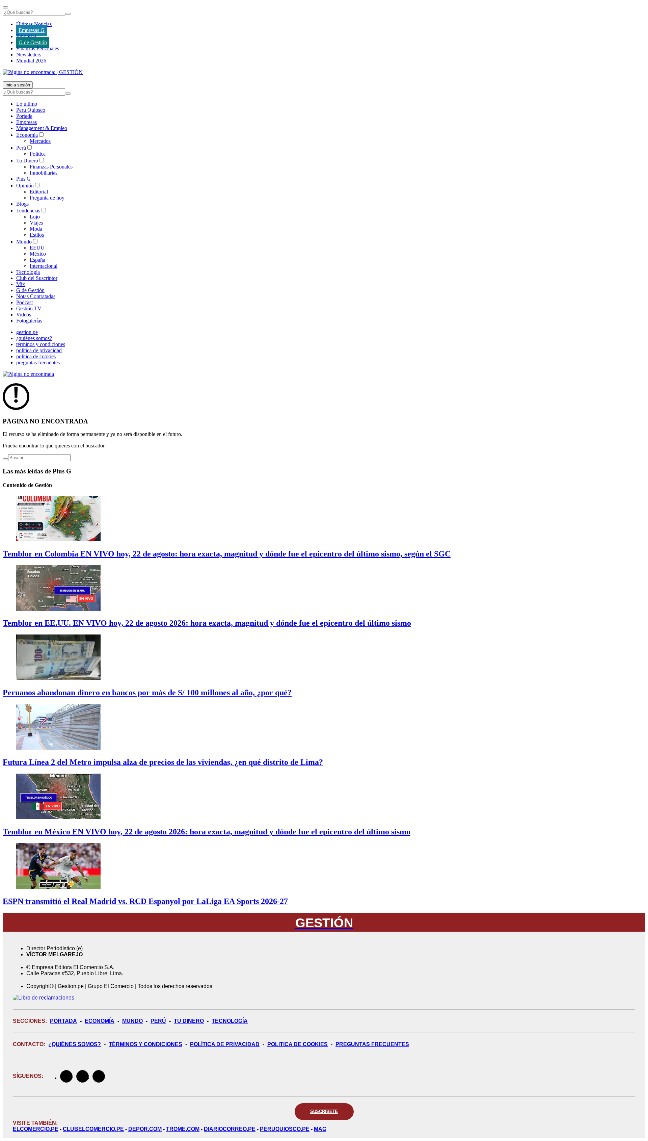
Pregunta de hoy (47, 198)
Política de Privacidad (225, 1044)
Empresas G (32, 30)
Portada (24, 116)
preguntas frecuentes (38, 362)
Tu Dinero (27, 160)
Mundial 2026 (31, 60)
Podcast (24, 302)
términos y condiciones (40, 344)
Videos (23, 314)
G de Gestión (33, 42)
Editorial (39, 192)
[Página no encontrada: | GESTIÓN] (43, 72)
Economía (27, 135)
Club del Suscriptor (36, 278)
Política (38, 154)
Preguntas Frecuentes (372, 1044)
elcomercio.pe (35, 1129)
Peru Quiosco (30, 110)
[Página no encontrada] (28, 374)
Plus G (23, 179)
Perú (21, 148)
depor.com (145, 1129)
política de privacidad (39, 350)
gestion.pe (27, 332)
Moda (36, 229)
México (38, 254)
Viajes (36, 223)
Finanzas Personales (37, 48)
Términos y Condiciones (145, 1044)
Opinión (25, 185)
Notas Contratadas (35, 296)
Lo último (26, 104)
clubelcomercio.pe (93, 1129)
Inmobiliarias (43, 173)
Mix (20, 284)
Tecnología (28, 272)
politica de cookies (36, 356)
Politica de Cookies (297, 1044)
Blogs (22, 204)
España (37, 260)
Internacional (43, 266)
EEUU (37, 248)
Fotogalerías (29, 320)
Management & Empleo (41, 128)
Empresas (26, 36)
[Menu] (5, 7)
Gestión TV (29, 308)
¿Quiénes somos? (74, 1044)
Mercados (40, 141)
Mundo (24, 241)
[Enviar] (68, 14)
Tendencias (28, 210)
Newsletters (28, 54)
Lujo (35, 216)
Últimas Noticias (34, 24)
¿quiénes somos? (34, 338)
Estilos (37, 235)
